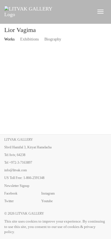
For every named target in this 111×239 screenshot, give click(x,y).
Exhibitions (29, 39)
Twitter (9, 201)
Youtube (47, 201)
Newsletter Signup (16, 186)
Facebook (10, 193)
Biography (52, 39)
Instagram (48, 193)
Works (9, 39)
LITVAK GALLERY (29, 213)
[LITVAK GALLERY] (47, 12)
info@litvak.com (15, 170)
